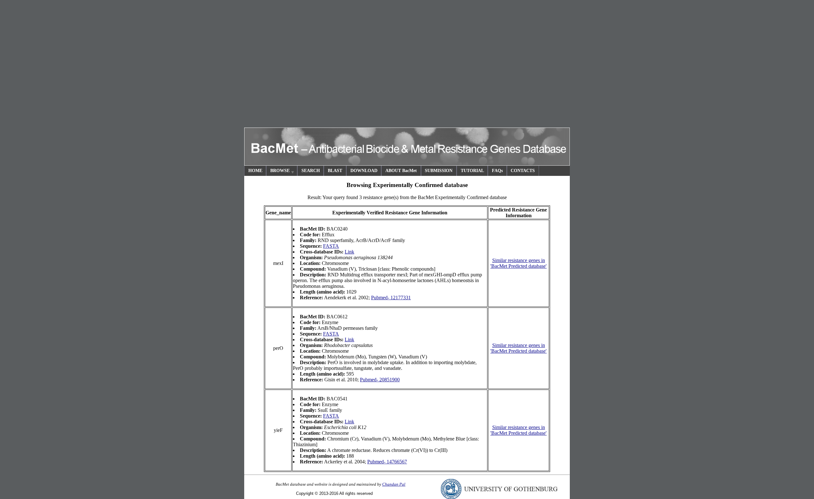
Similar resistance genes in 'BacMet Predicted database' (518, 263)
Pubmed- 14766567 (387, 461)
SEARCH (310, 170)
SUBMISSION (438, 170)
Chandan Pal (393, 484)
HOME (255, 170)
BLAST (335, 170)
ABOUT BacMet (401, 170)
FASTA (331, 246)
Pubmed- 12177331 (391, 297)
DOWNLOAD (363, 170)
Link (349, 251)
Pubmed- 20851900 (380, 379)
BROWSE (280, 170)
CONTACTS (523, 170)
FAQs (497, 170)
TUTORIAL (472, 170)
